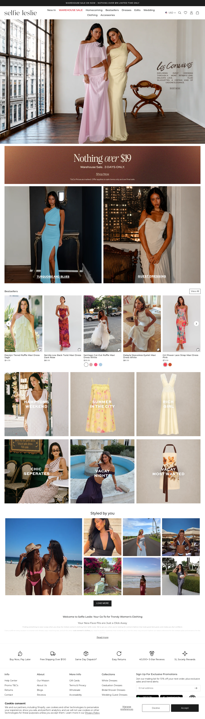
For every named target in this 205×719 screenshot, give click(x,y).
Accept (185, 708)
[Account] (191, 13)
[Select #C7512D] (170, 365)
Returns (9, 690)
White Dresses (109, 680)
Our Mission (43, 680)
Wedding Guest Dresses (114, 694)
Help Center (11, 680)
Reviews (41, 694)
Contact (9, 694)
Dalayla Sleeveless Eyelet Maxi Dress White (139, 356)
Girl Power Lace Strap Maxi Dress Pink (180, 356)
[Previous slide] (4, 81)
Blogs (40, 690)
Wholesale (74, 690)
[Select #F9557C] (96, 365)
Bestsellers (11, 291)
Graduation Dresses (112, 685)
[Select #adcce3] (100, 365)
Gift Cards (74, 680)
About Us (42, 685)
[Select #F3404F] (165, 365)
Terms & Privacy (77, 685)
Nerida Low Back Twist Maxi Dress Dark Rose (62, 356)
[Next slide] (200, 81)
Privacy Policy (92, 712)
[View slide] (102, 81)
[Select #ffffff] (86, 365)
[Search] (180, 13)
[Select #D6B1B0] (91, 365)
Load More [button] (102, 603)
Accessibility (75, 694)
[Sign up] (196, 688)
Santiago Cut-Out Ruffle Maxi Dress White (99, 356)
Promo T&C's (11, 685)
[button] (8, 323)
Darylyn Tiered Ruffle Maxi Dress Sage (22, 356)
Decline (156, 708)
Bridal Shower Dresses (113, 690)
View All (195, 291)
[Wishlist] (185, 13)
